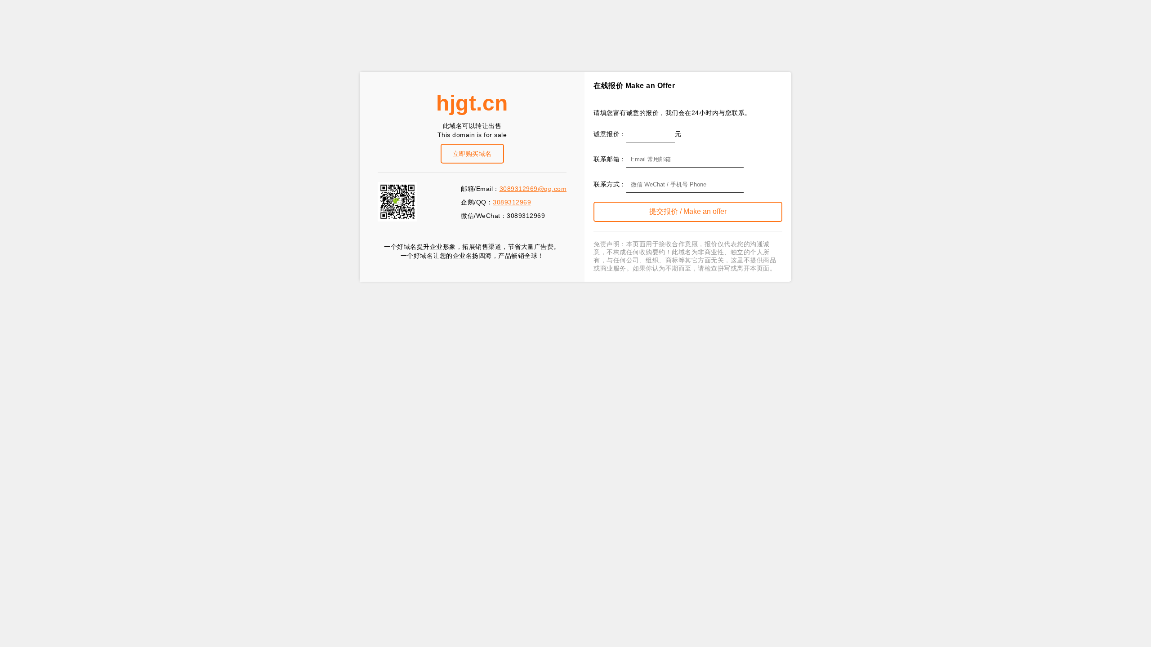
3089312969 (512, 202)
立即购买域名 (472, 153)
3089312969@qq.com (533, 188)
